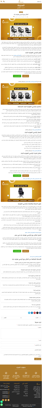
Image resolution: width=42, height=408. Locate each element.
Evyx (33, 406)
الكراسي (18, 8)
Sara (26, 17)
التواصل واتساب (17, 76)
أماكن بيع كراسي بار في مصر (35, 256)
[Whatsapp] (1, 404)
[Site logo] (21, 1)
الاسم (39, 340)
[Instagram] (3, 400)
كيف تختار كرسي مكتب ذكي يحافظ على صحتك (32, 178)
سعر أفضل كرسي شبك (36, 130)
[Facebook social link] (40, 313)
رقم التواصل (25, 76)
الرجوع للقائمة (21, 318)
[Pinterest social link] (35, 313)
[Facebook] (8, 400)
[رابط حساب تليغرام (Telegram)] (29, 313)
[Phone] (1, 402)
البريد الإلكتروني (37, 345)
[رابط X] (37, 313)
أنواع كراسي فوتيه (17, 55)
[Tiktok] (6, 400)
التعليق (39, 327)
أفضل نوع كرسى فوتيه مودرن (31, 81)
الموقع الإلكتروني (38, 350)
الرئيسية (23, 7)
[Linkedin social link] (32, 313)
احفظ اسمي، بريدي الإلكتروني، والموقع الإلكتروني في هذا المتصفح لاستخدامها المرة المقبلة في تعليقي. (22, 355)
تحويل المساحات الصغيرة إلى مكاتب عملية (33, 232)
